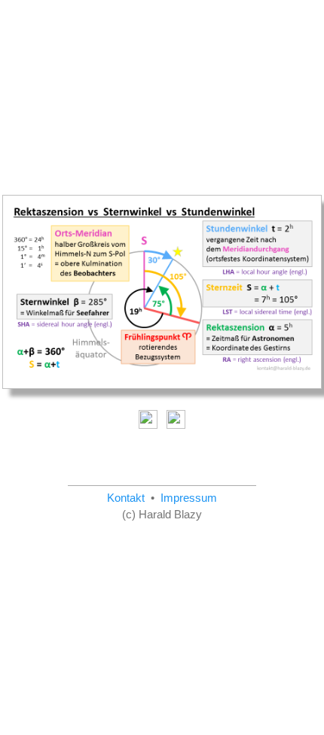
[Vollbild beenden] (162, 294)
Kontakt (126, 497)
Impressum (188, 497)
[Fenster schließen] (174, 418)
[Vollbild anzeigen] (149, 418)
